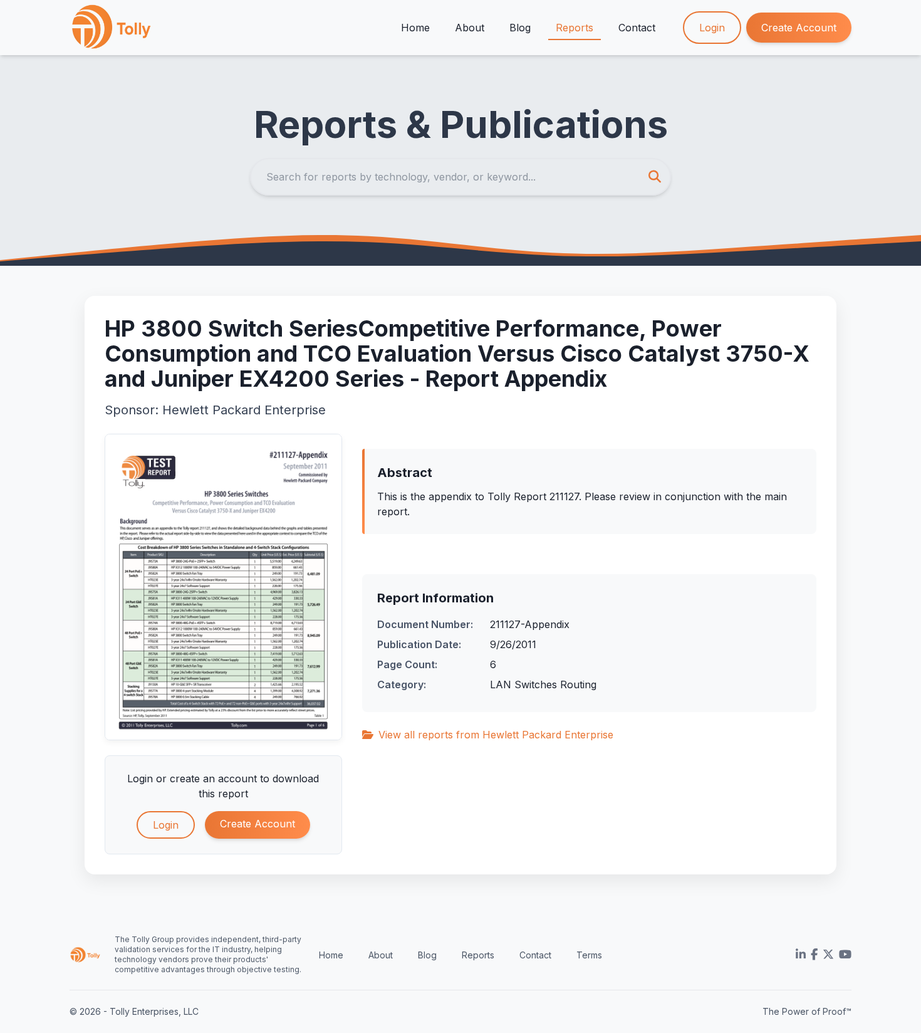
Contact (636, 27)
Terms (589, 955)
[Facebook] (814, 954)
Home (415, 27)
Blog (520, 27)
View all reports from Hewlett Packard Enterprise (495, 734)
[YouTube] (845, 954)
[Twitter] (828, 954)
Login (712, 27)
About (469, 27)
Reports (574, 27)
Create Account (798, 27)
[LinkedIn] (801, 954)
